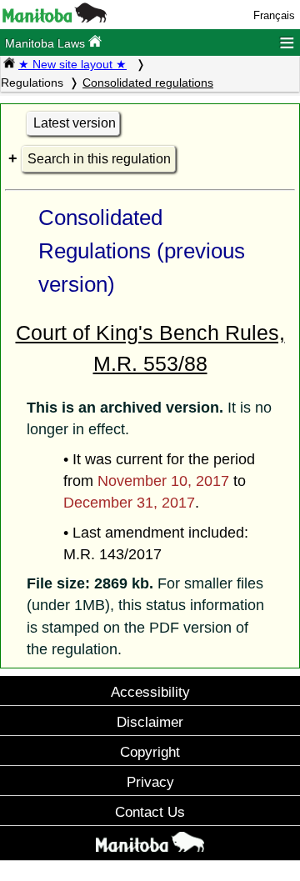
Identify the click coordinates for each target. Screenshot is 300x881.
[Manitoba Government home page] (150, 845)
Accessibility (150, 691)
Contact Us (150, 811)
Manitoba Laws (46, 43)
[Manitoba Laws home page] (9, 64)
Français (274, 15)
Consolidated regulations (147, 82)
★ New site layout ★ (72, 64)
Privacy (150, 781)
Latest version (74, 123)
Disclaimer (150, 721)
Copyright (150, 751)
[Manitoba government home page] (54, 19)
